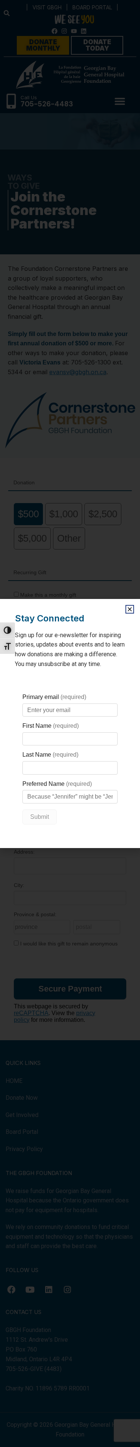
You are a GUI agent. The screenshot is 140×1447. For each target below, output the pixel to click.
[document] (70, 723)
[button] (130, 609)
